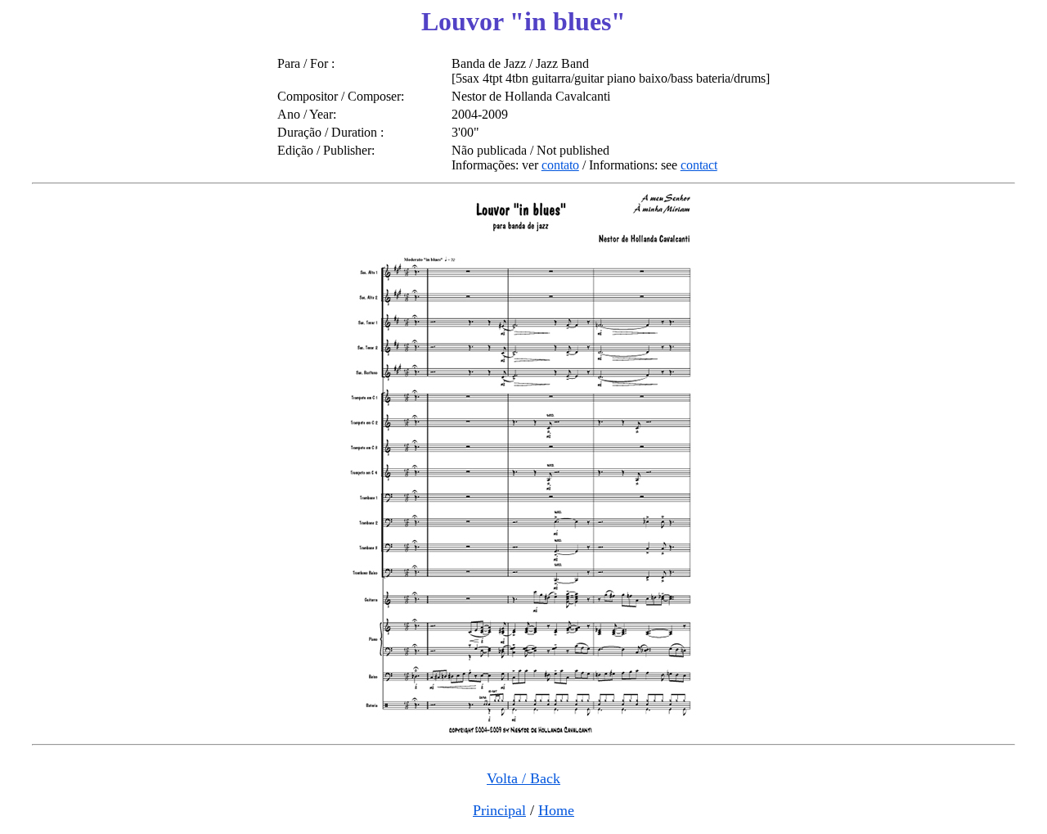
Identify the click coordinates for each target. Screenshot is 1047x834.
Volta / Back (523, 778)
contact (699, 165)
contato (560, 165)
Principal (499, 810)
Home (556, 810)
